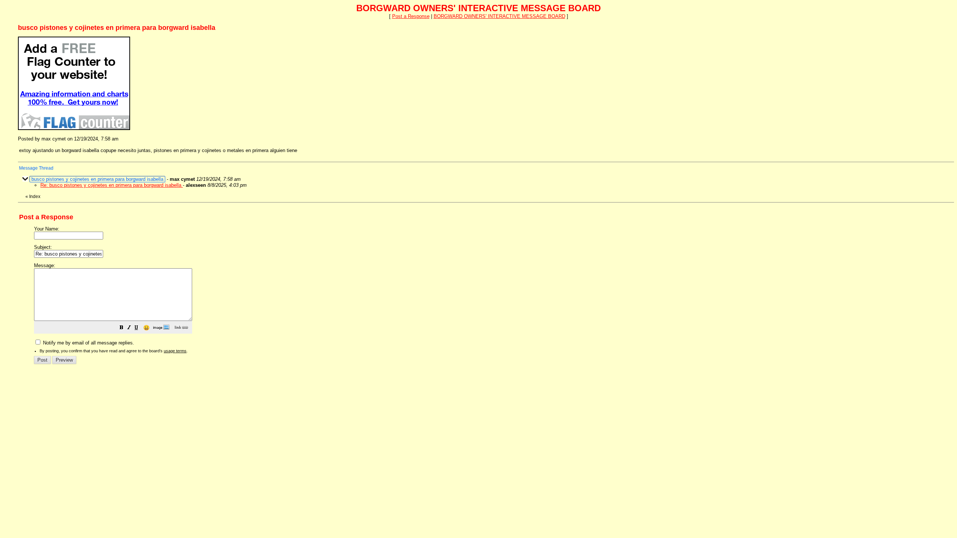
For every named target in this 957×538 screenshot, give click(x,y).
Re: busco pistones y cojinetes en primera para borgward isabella (111, 185)
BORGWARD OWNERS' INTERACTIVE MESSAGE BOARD (499, 16)
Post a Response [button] (411, 16)
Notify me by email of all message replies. (87, 343)
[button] (121, 328)
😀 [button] (146, 328)
